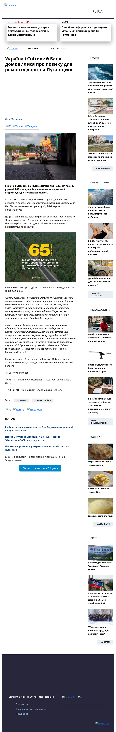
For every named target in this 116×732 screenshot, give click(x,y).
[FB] (8, 126)
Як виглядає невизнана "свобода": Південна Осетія (100, 566)
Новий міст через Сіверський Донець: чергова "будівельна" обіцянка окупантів (33, 438)
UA (100, 11)
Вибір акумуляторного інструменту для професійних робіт (100, 368)
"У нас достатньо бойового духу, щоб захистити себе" (98, 630)
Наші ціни (22, 713)
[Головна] (10, 4)
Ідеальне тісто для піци (100, 516)
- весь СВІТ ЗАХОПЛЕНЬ (96, 294)
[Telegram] (31, 126)
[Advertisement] (40, 93)
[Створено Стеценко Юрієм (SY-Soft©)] (102, 723)
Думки (66, 22)
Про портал (22, 704)
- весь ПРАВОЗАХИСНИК (99, 421)
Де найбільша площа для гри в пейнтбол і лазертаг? (99, 281)
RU (94, 11)
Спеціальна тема (18, 22)
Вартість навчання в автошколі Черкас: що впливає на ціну (100, 337)
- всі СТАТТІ (105, 642)
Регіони (33, 48)
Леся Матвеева (13, 119)
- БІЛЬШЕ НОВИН (102, 168)
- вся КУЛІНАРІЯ (103, 524)
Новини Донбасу (43, 400)
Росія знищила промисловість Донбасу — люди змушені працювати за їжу (39, 429)
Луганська (21, 400)
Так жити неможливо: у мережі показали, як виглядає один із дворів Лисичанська (29, 30)
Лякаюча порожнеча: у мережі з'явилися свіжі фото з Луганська (37, 448)
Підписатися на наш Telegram (40, 468)
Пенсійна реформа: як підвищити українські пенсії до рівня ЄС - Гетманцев (84, 30)
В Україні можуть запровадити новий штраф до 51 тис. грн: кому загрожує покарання (99, 123)
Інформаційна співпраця (31, 709)
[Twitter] (18, 126)
